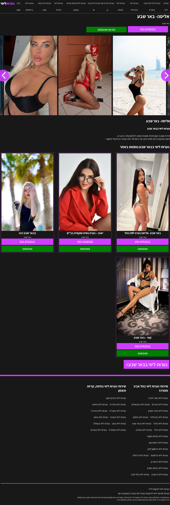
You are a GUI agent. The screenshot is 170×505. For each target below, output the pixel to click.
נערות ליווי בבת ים (94, 6)
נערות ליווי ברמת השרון (157, 468)
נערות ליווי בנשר (101, 417)
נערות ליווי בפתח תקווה (157, 436)
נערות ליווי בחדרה (118, 404)
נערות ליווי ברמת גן (107, 6)
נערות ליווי (166, 6)
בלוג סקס (18, 6)
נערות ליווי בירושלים (29, 6)
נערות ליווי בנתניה (144, 429)
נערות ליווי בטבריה (117, 410)
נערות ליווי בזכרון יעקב (116, 398)
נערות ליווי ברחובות (159, 455)
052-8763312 (148, 29)
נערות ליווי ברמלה (141, 455)
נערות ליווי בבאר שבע (44, 6)
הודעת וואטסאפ (106, 29)
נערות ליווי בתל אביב (140, 474)
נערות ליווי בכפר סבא (141, 423)
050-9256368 (85, 242)
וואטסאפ (143, 249)
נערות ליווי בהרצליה (134, 6)
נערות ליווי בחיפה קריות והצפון (76, 6)
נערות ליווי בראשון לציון (158, 448)
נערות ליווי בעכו (119, 423)
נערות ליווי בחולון (120, 6)
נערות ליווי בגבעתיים (141, 404)
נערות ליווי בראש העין (158, 442)
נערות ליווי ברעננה (159, 474)
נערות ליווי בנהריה (99, 410)
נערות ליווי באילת (58, 6)
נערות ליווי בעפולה (101, 423)
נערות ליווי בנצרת (118, 417)
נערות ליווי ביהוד (160, 423)
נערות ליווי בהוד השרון (158, 410)
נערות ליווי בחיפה (100, 404)
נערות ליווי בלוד (161, 429)
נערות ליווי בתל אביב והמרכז (152, 6)
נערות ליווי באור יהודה (158, 398)
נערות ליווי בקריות (99, 429)
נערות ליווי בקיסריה (117, 429)
